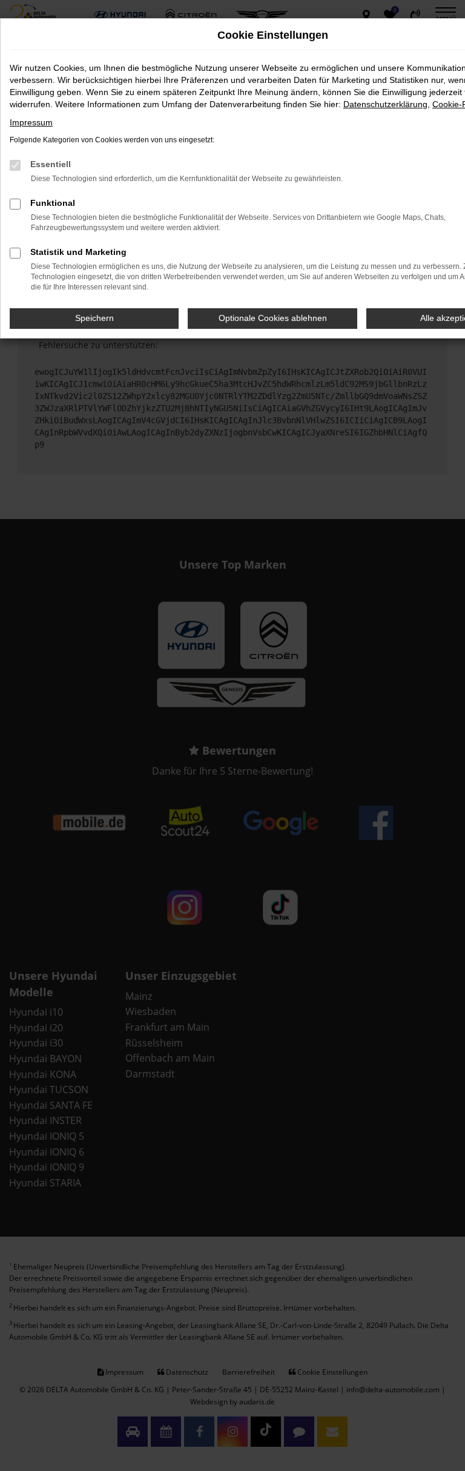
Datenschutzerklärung (385, 104)
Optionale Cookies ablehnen (273, 318)
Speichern (94, 318)
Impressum (31, 122)
